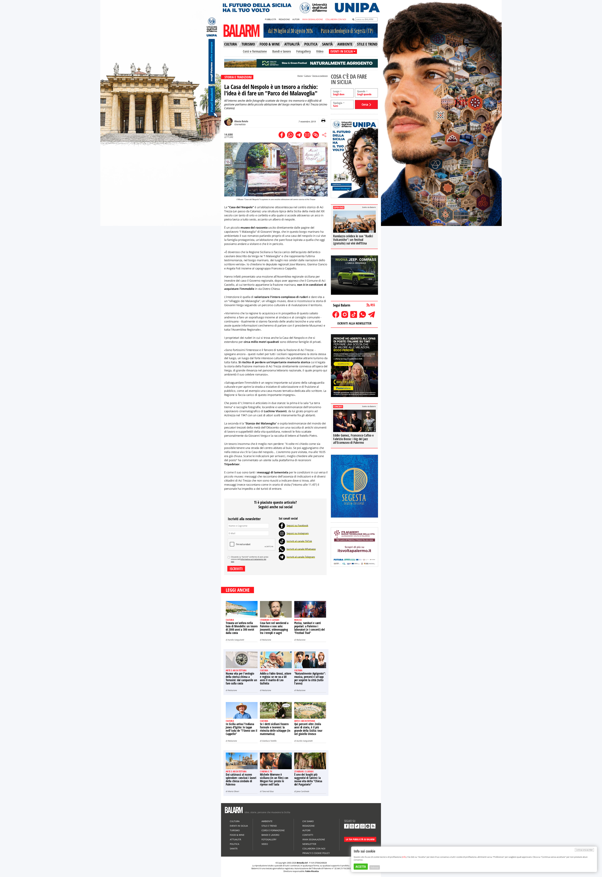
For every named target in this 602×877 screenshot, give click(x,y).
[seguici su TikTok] (357, 826)
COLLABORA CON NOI (335, 19)
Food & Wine (237, 834)
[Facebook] (282, 525)
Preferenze (375, 867)
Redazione (266, 639)
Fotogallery (303, 51)
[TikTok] (282, 541)
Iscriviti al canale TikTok (299, 541)
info (404, 857)
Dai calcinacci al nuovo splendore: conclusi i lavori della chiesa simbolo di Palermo (241, 779)
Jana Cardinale (302, 791)
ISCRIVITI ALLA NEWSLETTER (354, 323)
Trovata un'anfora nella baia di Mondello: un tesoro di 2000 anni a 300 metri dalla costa (242, 628)
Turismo (235, 830)
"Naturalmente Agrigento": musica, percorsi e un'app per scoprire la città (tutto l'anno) (310, 678)
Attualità (235, 839)
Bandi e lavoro (281, 51)
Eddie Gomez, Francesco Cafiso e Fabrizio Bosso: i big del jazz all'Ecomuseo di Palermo (353, 439)
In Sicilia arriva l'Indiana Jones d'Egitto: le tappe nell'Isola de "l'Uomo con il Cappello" (241, 729)
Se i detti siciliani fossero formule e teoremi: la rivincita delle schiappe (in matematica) (275, 729)
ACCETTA (361, 866)
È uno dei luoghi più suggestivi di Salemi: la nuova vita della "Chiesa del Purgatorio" (308, 779)
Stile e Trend (269, 825)
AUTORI (296, 19)
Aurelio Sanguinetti (236, 639)
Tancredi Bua (268, 791)
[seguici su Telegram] (367, 826)
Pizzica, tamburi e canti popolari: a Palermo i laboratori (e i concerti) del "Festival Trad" (309, 628)
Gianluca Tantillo (269, 740)
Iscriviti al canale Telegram (301, 556)
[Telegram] (282, 556)
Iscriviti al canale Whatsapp (301, 548)
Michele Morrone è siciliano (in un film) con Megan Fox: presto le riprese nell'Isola (274, 779)
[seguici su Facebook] (346, 826)
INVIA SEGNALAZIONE (312, 19)
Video (319, 51)
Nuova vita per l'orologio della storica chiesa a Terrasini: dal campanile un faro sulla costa (241, 678)
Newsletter (309, 843)
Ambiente (266, 821)
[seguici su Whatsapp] (362, 826)
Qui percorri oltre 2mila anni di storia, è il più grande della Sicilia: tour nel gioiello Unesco (308, 729)
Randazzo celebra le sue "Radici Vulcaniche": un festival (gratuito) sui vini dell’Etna (353, 239)
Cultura (307, 75)
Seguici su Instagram (298, 533)
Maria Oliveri (233, 791)
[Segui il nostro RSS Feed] (373, 826)
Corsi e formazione (255, 51)
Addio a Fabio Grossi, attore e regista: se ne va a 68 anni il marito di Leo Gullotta (275, 678)
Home (300, 75)
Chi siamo (308, 821)
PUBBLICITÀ (270, 19)
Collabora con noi (313, 848)
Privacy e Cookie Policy (316, 853)
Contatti (307, 834)
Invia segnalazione (313, 839)
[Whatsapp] (282, 548)
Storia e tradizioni (320, 75)
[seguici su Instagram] (351, 826)
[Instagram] (282, 533)
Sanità (234, 848)
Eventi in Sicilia (239, 825)
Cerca (365, 104)
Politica (234, 843)
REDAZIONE (284, 19)
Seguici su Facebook (297, 525)
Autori (306, 830)
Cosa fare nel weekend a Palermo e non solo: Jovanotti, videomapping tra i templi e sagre (274, 628)
